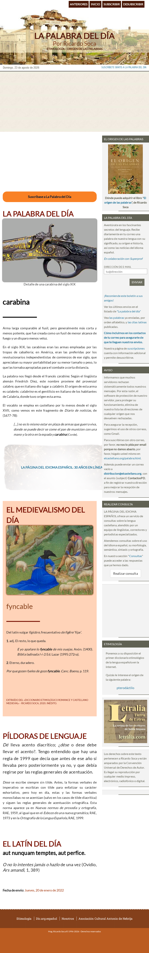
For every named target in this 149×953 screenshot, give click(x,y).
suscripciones (135, 348)
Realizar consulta (125, 573)
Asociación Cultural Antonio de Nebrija (105, 918)
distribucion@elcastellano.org (123, 473)
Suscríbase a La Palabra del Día (49, 197)
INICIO (95, 4)
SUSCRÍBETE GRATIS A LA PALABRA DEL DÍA (123, 67)
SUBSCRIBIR (112, 4)
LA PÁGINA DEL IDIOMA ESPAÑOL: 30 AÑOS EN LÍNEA (61, 467)
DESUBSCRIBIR (133, 4)
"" (129, 311)
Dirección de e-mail (117, 266)
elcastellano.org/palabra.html (122, 458)
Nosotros (68, 918)
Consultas (135, 556)
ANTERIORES (78, 4)
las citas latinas (137, 322)
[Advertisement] (74, 101)
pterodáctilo (125, 688)
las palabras (116, 317)
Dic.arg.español (46, 918)
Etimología (24, 918)
